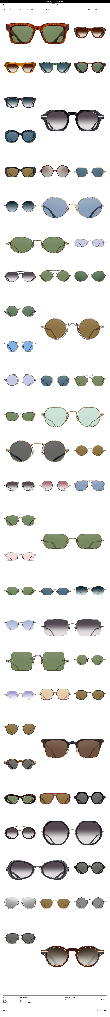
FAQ (21, 999)
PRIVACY (91, 1014)
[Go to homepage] (55, 4)
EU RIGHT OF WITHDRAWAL (26, 1002)
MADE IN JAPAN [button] (103, 1014)
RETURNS (22, 1001)
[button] (3, 4)
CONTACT (22, 1000)
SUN (3, 999)
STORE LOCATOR (23, 1003)
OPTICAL (4, 1000)
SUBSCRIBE (103, 999)
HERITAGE (5, 1001)
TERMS (96, 1014)
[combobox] (15, 9)
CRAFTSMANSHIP (6, 1002)
